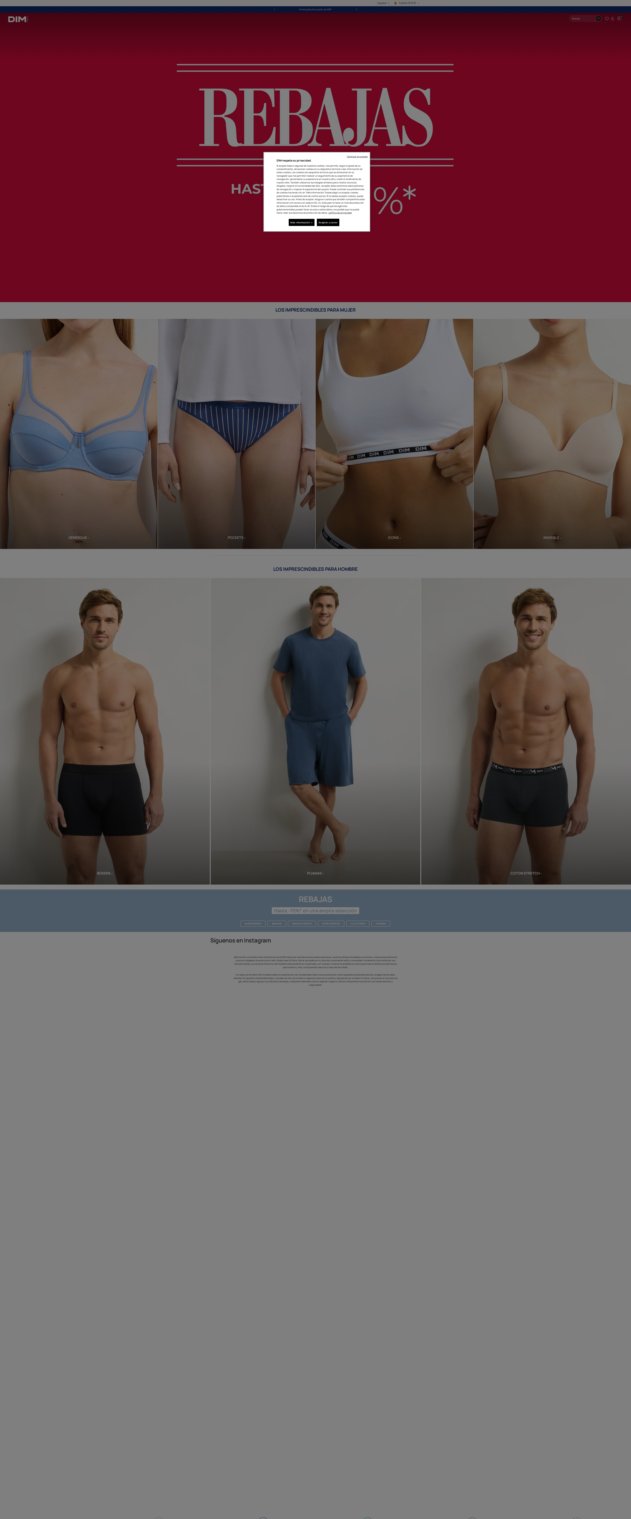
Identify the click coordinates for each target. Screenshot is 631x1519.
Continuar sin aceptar (357, 156)
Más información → (301, 222)
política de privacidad (340, 212)
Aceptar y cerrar (328, 222)
